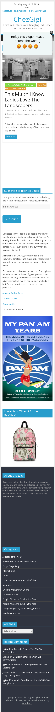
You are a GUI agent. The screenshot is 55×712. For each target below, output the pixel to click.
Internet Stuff (8, 571)
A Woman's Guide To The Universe (20, 85)
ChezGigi (27, 19)
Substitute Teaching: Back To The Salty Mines (24, 10)
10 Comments (42, 110)
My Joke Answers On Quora (15, 589)
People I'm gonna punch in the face (19, 603)
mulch (42, 114)
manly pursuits (32, 114)
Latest (5, 575)
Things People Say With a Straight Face (21, 608)
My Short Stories (10, 594)
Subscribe (11, 219)
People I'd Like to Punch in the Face (19, 599)
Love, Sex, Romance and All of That (25, 87)
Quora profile (8, 304)
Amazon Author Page (12, 293)
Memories (7, 585)
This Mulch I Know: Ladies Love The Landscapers (25, 100)
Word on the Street (11, 613)
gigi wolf (28, 110)
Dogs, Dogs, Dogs (11, 566)
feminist (10, 114)
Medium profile (9, 298)
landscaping (20, 114)
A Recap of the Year (11, 556)
